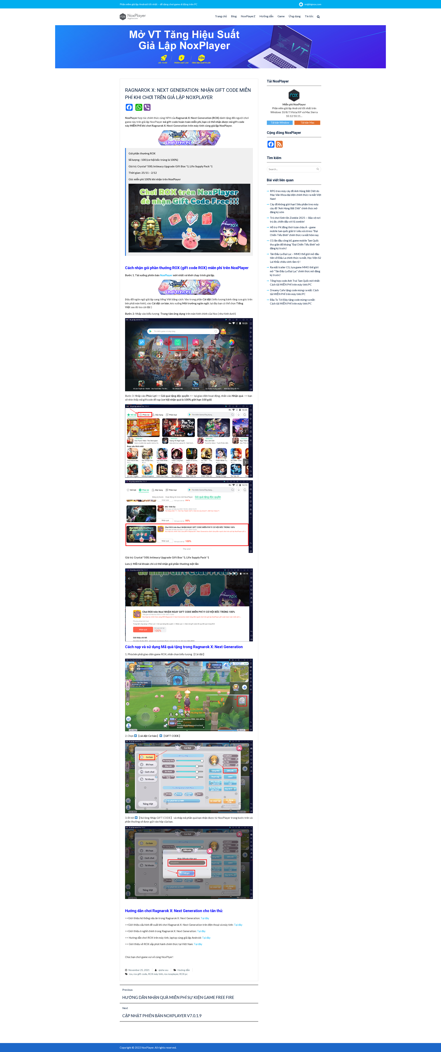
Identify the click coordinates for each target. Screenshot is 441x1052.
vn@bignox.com (312, 4)
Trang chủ (221, 16)
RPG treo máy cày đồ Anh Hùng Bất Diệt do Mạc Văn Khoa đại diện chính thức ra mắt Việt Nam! (295, 194)
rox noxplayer (171, 973)
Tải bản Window (280, 122)
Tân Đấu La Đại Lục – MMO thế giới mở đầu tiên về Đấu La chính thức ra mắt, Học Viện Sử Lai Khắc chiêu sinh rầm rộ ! (295, 257)
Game (281, 16)
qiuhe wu (163, 970)
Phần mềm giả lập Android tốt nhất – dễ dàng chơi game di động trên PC (158, 4)
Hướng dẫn (266, 16)
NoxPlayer (166, 275)
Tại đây (205, 918)
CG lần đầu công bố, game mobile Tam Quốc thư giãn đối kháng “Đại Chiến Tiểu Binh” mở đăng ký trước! (295, 244)
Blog (234, 16)
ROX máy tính (155, 973)
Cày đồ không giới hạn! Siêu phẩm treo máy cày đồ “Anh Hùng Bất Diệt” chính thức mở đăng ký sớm (294, 208)
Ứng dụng (295, 16)
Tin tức (309, 16)
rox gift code (140, 973)
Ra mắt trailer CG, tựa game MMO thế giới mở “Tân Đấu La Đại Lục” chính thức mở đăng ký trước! (295, 271)
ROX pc (183, 973)
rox (130, 973)
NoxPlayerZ (248, 16)
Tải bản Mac (307, 122)
